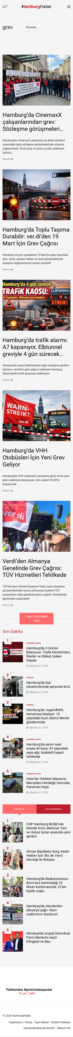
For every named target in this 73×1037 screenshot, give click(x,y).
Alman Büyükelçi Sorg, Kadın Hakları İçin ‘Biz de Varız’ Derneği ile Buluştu (47, 855)
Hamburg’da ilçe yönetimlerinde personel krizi (48, 685)
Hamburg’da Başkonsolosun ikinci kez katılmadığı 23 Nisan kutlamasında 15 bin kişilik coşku (47, 885)
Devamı (7, 159)
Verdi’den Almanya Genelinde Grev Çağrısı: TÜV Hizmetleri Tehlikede (34, 568)
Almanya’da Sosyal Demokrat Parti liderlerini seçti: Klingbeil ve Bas (48, 937)
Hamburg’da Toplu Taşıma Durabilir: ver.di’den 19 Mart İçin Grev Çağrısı (36, 236)
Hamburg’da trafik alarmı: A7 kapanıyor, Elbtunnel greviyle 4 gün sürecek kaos (35, 350)
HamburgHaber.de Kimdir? (39, 1028)
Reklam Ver (63, 1028)
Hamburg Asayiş (33, 643)
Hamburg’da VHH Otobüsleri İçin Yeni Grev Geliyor (34, 457)
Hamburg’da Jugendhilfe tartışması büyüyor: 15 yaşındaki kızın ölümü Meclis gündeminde (47, 716)
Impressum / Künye (20, 1022)
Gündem (30, 677)
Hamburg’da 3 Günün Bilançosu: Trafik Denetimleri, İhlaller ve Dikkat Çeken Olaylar (48, 654)
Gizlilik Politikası (60, 1022)
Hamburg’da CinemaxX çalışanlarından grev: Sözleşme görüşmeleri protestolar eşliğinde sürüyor (32, 128)
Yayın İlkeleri (41, 1022)
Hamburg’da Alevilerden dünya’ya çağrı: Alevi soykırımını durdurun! (44, 910)
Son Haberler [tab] (53, 809)
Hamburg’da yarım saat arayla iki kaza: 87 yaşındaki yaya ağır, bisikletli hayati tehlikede (47, 750)
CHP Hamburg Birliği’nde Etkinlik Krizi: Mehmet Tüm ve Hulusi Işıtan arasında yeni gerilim (48, 830)
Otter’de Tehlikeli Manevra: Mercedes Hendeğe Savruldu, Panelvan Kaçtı (48, 783)
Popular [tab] (19, 809)
